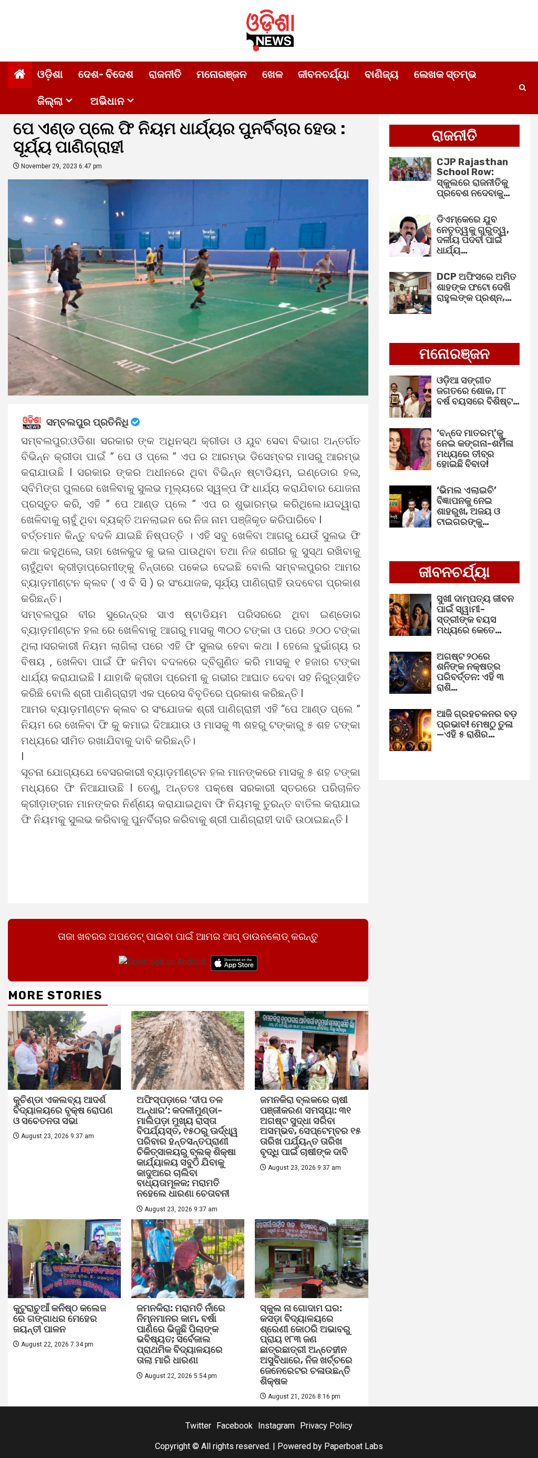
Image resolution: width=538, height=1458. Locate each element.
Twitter (198, 1426)
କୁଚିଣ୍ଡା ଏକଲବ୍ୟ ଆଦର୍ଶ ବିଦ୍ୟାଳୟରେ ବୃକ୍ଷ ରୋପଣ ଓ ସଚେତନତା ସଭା (63, 1110)
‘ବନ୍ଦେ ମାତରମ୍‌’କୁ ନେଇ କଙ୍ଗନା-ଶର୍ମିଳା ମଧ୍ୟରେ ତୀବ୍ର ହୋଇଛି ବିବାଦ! (475, 448)
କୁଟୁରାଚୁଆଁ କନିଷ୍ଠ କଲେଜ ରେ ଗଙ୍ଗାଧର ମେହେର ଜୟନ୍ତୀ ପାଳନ (59, 1318)
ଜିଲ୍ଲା (50, 101)
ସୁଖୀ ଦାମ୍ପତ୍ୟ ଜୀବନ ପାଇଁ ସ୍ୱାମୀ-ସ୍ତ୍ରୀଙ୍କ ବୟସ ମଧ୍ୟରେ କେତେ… (475, 614)
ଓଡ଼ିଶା (50, 74)
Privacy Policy (326, 1426)
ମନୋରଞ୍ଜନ (221, 74)
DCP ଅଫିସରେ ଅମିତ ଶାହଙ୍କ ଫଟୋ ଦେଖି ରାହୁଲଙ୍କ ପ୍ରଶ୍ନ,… (476, 287)
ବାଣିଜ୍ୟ (382, 74)
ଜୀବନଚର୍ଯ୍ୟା (323, 74)
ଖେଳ (272, 74)
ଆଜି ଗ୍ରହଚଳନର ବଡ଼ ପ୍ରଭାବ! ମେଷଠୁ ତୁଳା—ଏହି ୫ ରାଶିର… (477, 724)
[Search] (522, 88)
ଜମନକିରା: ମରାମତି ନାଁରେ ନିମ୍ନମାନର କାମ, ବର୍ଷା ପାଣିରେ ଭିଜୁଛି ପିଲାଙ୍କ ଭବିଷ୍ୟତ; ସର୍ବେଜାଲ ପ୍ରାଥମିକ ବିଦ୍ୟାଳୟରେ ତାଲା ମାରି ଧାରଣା (181, 1334)
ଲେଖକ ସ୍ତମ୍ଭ (445, 74)
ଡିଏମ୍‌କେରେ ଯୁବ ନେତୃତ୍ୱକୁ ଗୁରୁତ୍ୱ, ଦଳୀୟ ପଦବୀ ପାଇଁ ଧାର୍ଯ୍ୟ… (473, 235)
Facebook (234, 1426)
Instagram (276, 1426)
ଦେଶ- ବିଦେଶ (105, 74)
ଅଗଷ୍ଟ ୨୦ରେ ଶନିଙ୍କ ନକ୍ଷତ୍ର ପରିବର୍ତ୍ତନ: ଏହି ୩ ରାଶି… (470, 672)
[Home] (20, 75)
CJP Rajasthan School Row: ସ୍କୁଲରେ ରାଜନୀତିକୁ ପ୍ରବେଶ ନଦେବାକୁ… (473, 177)
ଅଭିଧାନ (107, 101)
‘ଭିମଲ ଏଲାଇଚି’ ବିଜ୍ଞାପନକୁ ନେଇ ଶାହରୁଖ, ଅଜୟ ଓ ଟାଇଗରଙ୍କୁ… (468, 505)
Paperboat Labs (353, 1446)
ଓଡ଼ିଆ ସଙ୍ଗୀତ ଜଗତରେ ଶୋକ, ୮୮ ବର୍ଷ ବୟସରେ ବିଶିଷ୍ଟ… (478, 390)
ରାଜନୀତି (165, 74)
